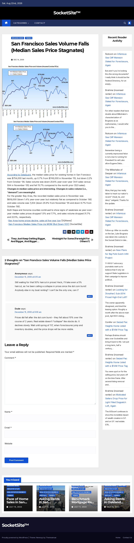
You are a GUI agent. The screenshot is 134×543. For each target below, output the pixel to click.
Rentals (43, 495)
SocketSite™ (67, 13)
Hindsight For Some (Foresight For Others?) (71, 240)
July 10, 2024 (113, 507)
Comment (10, 358)
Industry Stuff (13, 489)
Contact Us (127, 537)
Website (8, 443)
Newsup (39, 537)
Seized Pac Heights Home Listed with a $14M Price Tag (116, 326)
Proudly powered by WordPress (15, 537)
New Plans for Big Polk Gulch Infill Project (116, 254)
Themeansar (51, 537)
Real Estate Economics (16, 492)
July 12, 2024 (48, 507)
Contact (39, 23)
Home (118, 537)
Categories (20, 23)
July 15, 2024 (15, 507)
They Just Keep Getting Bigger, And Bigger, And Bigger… (28, 240)
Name (8, 411)
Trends (29, 38)
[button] (125, 23)
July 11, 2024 (80, 507)
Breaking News (17, 38)
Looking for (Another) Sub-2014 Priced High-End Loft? (116, 293)
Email (8, 427)
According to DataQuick (19, 174)
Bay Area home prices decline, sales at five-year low (34, 220)
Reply (90, 296)
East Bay (122, 485)
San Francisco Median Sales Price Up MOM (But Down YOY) (38, 224)
